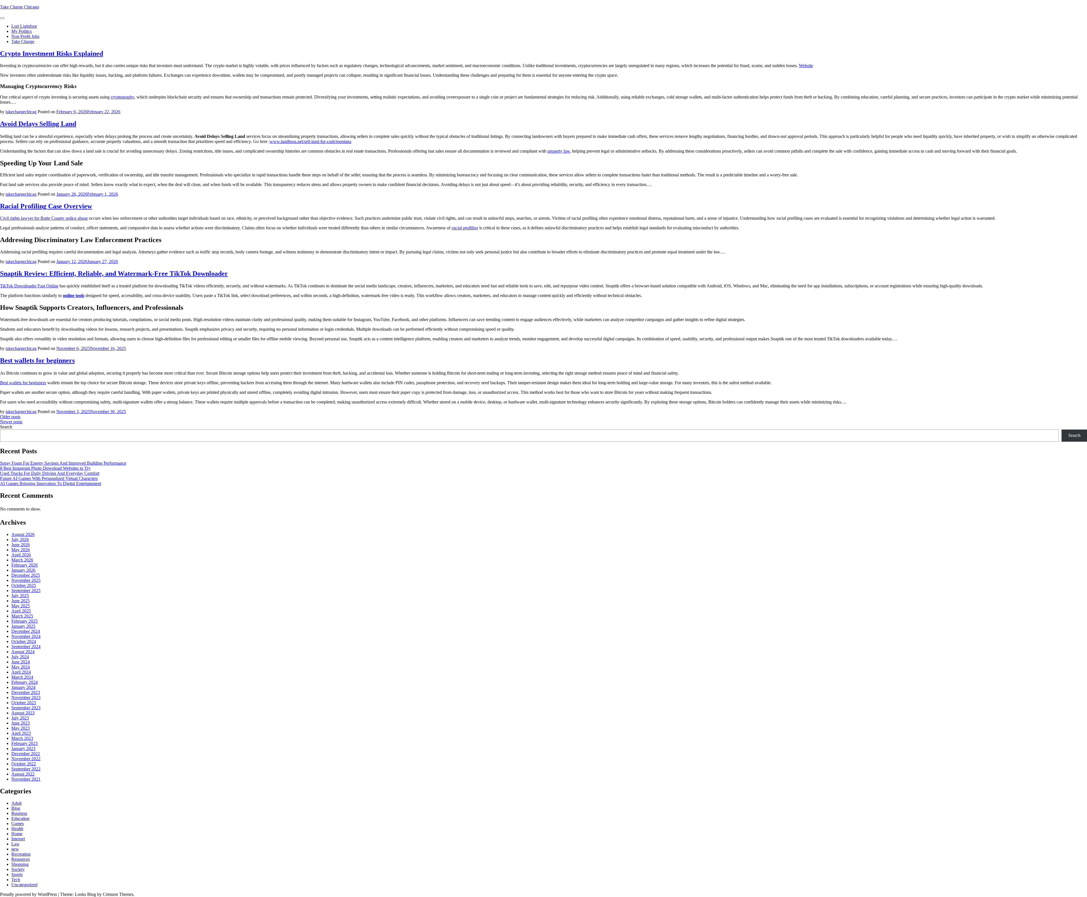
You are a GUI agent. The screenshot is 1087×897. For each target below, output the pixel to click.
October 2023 (23, 702)
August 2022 (23, 774)
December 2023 (25, 692)
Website (806, 65)
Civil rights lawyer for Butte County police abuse (44, 218)
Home (16, 833)
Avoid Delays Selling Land (38, 123)
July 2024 (20, 656)
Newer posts (11, 421)
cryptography (122, 97)
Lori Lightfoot (24, 26)
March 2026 (22, 560)
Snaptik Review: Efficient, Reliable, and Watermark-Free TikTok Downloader (114, 273)
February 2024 (24, 682)
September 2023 (25, 707)
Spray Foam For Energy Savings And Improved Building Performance (63, 463)
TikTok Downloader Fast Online (29, 285)
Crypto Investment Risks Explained (51, 53)
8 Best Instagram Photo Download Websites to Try (45, 468)
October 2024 (23, 641)
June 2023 (20, 723)
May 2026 (20, 549)
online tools (73, 295)
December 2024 (25, 631)
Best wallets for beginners (37, 360)
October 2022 (23, 763)
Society (18, 869)
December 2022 (25, 753)
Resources (20, 859)
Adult (16, 803)
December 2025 (25, 575)
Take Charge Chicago (19, 7)
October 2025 (23, 585)
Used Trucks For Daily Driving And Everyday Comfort (49, 473)
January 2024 (23, 687)
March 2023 (22, 738)
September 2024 (25, 646)
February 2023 (24, 743)
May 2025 (20, 605)
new (15, 849)
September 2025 (25, 590)
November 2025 (25, 580)
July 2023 (20, 718)
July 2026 (20, 539)
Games (17, 823)
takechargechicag (21, 111)
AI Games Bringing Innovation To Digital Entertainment (50, 483)
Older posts (10, 416)
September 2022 (25, 768)
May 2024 (20, 667)
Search (6, 426)
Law (15, 844)
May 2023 (20, 728)
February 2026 (24, 565)
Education (20, 818)
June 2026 (20, 544)
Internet (18, 838)
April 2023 (21, 733)
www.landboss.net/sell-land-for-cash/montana (310, 141)
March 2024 (22, 677)
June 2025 (20, 600)
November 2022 (25, 758)
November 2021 (25, 779)
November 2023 (25, 697)
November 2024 (25, 636)
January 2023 (23, 748)
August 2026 (23, 534)
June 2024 (20, 661)
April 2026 (21, 554)
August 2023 (23, 712)
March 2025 (22, 616)
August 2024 (23, 651)
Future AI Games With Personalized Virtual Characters (49, 478)
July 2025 (20, 595)
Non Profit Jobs (25, 36)
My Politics (21, 31)
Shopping (20, 864)
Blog (15, 808)
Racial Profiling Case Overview (46, 206)
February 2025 (24, 621)
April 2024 (21, 672)
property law (558, 151)
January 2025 (23, 626)
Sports (17, 874)
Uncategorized (24, 884)
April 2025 (21, 610)
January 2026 (23, 570)
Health (17, 828)
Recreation (21, 854)
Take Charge (22, 41)
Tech (15, 879)
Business (19, 813)
